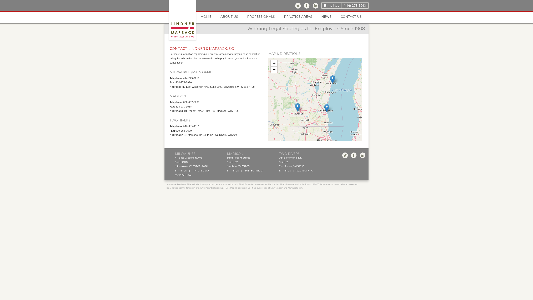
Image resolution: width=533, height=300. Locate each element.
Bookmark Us (244, 188)
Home (206, 17)
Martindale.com (295, 188)
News (326, 17)
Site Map (230, 188)
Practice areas (298, 17)
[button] (326, 108)
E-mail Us (331, 6)
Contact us (351, 17)
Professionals (261, 17)
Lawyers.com (276, 188)
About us (229, 17)
